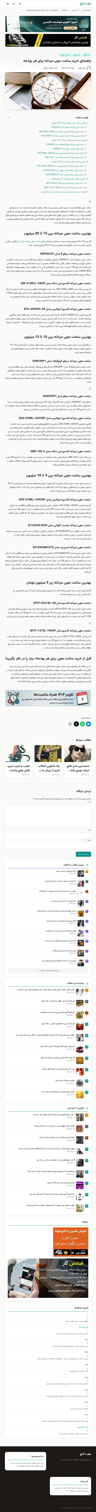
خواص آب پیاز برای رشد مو (79, 1409)
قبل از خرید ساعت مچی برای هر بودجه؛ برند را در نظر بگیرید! (63, 192)
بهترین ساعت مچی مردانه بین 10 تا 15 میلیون (69, 140)
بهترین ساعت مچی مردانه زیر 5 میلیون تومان (68, 179)
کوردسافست (22, 1463)
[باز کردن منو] (7, 3)
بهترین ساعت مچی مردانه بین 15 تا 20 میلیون (69, 123)
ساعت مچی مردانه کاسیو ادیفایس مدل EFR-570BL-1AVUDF (60, 166)
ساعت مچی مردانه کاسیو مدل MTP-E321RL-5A (64, 183)
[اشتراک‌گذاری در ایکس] (76, 724)
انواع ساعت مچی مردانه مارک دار (31, 241)
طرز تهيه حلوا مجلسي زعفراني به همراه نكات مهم (58, 1058)
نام (89, 830)
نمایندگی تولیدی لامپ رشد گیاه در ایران (61, 1183)
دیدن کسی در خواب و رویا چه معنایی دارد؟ (73, 1434)
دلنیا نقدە (81, 68)
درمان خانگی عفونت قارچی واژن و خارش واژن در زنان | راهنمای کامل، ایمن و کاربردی (46, 990)
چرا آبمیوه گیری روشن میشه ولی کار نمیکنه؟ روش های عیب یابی (52, 1194)
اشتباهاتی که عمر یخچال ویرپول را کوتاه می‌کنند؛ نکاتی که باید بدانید (51, 1171)
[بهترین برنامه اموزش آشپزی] (48, 1242)
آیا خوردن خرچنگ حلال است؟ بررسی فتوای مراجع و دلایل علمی (67, 1384)
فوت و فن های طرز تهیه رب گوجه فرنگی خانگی (58, 1069)
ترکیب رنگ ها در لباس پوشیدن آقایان (64, 951)
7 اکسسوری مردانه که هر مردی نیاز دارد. (63, 901)
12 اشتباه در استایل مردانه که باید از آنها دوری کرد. (60, 881)
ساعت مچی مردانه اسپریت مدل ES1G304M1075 (64, 174)
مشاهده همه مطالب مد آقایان (49, 970)
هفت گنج (85, 1454)
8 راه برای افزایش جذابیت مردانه (66, 871)
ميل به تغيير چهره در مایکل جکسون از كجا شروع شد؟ (70, 1346)
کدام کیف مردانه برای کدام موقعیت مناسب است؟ (60, 941)
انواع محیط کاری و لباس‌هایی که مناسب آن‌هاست (60, 931)
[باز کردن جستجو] (19, 3)
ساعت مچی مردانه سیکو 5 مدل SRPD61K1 (67, 127)
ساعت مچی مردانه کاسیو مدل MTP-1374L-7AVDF (63, 187)
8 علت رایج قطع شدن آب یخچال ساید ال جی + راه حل (56, 1160)
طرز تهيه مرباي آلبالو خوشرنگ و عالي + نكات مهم (58, 1046)
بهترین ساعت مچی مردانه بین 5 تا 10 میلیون (68, 161)
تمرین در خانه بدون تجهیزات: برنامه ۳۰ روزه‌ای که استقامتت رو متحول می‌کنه (62, 1359)
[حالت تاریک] (13, 3)
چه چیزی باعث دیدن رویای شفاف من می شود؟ (72, 1334)
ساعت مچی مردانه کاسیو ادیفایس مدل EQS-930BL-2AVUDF (61, 153)
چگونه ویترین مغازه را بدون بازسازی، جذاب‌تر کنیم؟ (57, 1137)
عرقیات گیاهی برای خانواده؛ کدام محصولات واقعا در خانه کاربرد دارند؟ (50, 1205)
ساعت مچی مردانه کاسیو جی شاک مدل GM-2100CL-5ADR (61, 131)
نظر (89, 802)
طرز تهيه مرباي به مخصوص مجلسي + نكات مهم (58, 1024)
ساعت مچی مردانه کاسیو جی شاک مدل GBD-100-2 (64, 157)
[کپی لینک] (70, 724)
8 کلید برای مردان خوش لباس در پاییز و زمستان (61, 921)
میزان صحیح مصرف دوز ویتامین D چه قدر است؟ (58, 1092)
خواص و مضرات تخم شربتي (65, 1080)
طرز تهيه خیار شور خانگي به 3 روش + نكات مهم (58, 1001)
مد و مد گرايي (65, 55)
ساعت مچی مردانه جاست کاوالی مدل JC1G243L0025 (62, 170)
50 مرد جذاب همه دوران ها (79, 1371)
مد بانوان (77, 55)
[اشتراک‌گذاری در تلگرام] (88, 724)
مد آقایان (86, 55)
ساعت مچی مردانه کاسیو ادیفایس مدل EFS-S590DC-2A (62, 135)
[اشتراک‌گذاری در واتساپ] (82, 724)
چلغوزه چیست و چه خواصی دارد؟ (77, 1321)
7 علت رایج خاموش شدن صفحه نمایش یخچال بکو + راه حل (54, 1115)
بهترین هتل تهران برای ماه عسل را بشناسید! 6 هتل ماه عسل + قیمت (65, 1421)
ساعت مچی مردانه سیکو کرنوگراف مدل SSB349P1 (65, 144)
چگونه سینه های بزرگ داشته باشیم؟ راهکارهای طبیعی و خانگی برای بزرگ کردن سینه (45, 1035)
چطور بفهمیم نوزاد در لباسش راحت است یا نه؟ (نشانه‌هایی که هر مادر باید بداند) (47, 1149)
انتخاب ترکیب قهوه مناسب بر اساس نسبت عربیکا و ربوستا (54, 1126)
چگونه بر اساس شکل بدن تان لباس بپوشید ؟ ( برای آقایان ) (57, 891)
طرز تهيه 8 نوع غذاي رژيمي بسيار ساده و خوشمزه (58, 1012)
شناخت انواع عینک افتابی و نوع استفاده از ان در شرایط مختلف (56, 911)
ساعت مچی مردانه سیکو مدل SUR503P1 (68, 148)
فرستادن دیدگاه (83, 854)
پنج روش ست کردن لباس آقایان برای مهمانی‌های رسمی (59, 961)
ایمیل (88, 840)
